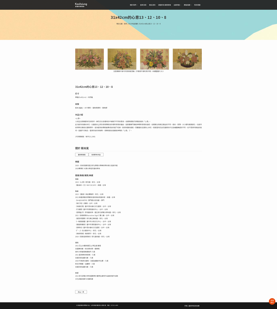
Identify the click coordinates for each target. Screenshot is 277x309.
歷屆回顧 (187, 5)
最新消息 (143, 5)
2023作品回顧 (133, 24)
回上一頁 (81, 292)
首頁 (125, 24)
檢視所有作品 (96, 155)
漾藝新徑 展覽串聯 (164, 5)
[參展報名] (272, 301)
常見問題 (197, 5)
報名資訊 (152, 5)
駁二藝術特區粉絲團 (192, 306)
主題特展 (177, 5)
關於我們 (133, 5)
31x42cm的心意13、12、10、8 (150, 24)
